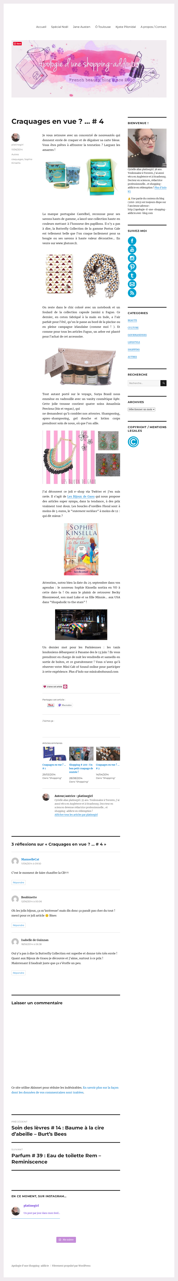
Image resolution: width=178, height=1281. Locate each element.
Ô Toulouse (103, 27)
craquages (17, 159)
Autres (15, 154)
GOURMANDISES (137, 335)
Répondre (18, 882)
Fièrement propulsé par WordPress (71, 1265)
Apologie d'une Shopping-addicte (30, 1265)
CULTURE (133, 327)
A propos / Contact (154, 27)
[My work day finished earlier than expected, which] (88, 1228)
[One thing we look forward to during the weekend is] (44, 1228)
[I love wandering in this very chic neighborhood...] (66, 1228)
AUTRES (132, 356)
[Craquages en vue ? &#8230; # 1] (54, 754)
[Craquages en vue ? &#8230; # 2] (108, 754)
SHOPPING (134, 349)
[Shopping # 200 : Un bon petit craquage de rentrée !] (81, 754)
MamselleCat (30, 859)
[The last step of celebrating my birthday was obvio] (110, 1228)
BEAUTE (132, 320)
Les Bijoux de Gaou (81, 496)
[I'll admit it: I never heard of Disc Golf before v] (21, 1228)
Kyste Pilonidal (126, 27)
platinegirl (17, 144)
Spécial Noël (59, 27)
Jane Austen (81, 27)
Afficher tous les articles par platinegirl (76, 814)
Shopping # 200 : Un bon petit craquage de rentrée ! (81, 768)
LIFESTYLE (134, 342)
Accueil (41, 27)
